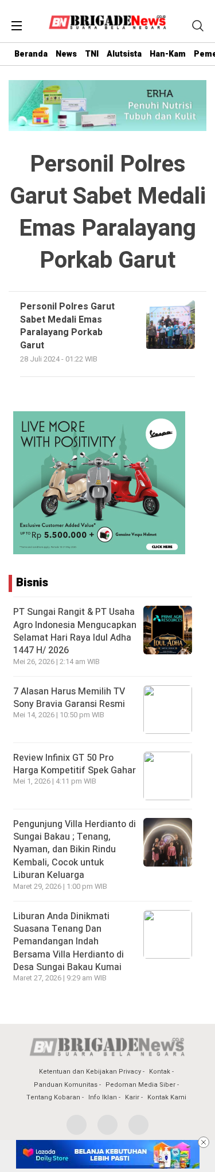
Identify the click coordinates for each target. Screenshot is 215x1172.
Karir (132, 1097)
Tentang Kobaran (53, 1097)
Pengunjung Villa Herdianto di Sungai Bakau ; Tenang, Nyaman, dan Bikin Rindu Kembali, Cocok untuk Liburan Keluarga (74, 850)
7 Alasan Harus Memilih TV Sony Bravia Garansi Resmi (69, 698)
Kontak (159, 1071)
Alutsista (124, 54)
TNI (92, 54)
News (66, 54)
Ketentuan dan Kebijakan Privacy (90, 1071)
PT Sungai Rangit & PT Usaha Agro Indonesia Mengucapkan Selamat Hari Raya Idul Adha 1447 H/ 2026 (74, 631)
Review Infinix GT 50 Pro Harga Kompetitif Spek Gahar (74, 764)
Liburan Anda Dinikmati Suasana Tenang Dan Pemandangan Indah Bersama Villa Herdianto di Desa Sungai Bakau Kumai (68, 942)
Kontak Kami (166, 1097)
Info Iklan (102, 1097)
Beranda (31, 54)
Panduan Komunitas (65, 1084)
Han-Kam (168, 54)
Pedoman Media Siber (140, 1084)
